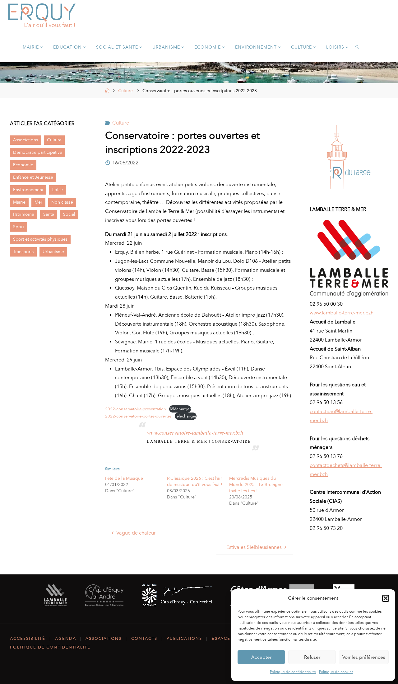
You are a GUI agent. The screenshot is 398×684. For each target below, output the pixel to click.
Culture (125, 90)
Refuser (312, 657)
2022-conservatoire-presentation (135, 409)
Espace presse (231, 638)
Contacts (144, 638)
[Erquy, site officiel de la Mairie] (42, 15)
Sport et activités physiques (40, 239)
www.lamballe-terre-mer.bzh (341, 313)
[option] (349, 157)
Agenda (65, 638)
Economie (23, 164)
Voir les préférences (363, 657)
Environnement (28, 189)
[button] (385, 598)
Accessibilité (27, 638)
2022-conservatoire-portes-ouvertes (138, 416)
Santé (48, 214)
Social (69, 214)
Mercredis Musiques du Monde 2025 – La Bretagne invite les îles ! (256, 484)
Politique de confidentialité (293, 672)
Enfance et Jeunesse (33, 177)
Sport (18, 226)
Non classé (62, 202)
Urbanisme (53, 251)
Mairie (19, 202)
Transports (23, 251)
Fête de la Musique (124, 478)
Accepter (261, 657)
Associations (25, 140)
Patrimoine (23, 214)
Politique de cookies (336, 672)
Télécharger (180, 409)
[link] (357, 46)
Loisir (57, 189)
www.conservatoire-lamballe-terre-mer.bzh (195, 432)
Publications (184, 638)
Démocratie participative (37, 152)
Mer (38, 202)
